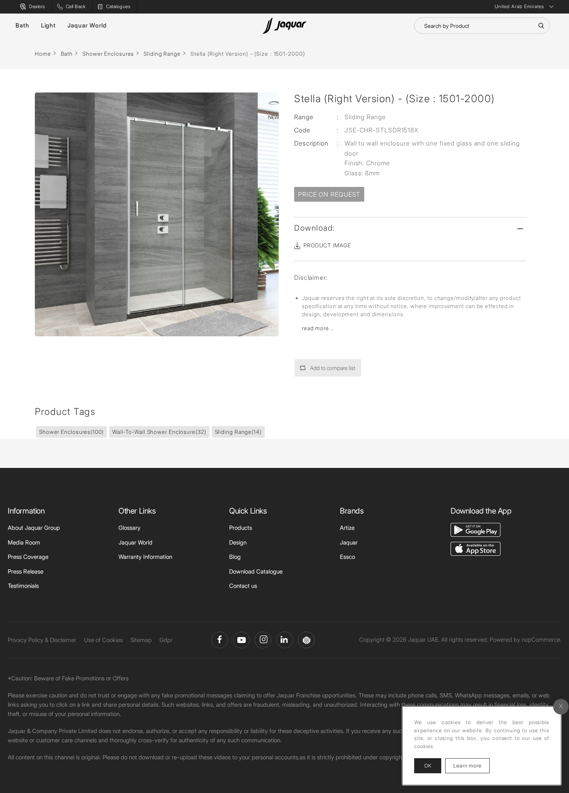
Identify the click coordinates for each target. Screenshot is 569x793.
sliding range (238, 431)
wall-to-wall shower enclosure (159, 431)
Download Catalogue (256, 571)
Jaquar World (87, 25)
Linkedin (284, 640)
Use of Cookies (103, 640)
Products (240, 527)
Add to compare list (332, 368)
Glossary (129, 527)
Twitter (263, 640)
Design (238, 542)
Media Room (24, 542)
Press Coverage (28, 556)
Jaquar (349, 542)
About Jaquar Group (34, 527)
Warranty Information (145, 556)
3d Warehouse (306, 640)
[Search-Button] (541, 25)
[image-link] (475, 529)
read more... (318, 328)
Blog (235, 556)
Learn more (471, 765)
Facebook (219, 640)
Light (48, 25)
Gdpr (166, 640)
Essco (347, 556)
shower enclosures (71, 431)
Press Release (25, 571)
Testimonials (23, 585)
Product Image (327, 245)
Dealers (37, 6)
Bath (22, 25)
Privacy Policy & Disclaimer (42, 640)
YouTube (241, 640)
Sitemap (141, 640)
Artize (347, 527)
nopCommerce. (541, 639)
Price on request (329, 194)
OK (427, 765)
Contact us (243, 585)
